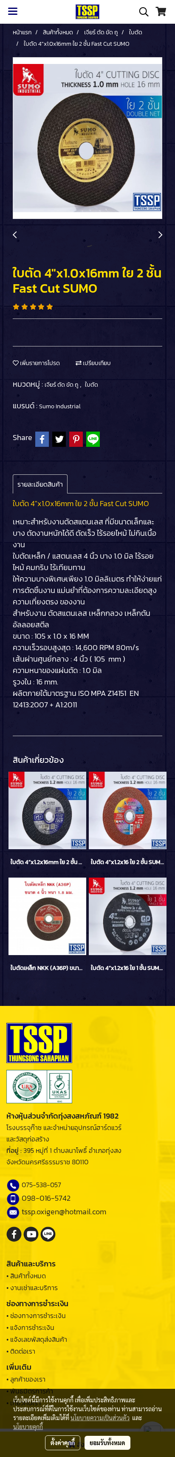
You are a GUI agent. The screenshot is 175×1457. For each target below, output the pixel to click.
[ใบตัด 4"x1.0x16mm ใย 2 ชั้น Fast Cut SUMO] (87, 138)
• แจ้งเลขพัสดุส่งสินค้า (36, 1339)
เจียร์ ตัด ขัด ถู (62, 384)
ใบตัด (91, 384)
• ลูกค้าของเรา (25, 1379)
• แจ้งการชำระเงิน (30, 1327)
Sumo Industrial (60, 406)
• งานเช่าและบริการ (32, 1287)
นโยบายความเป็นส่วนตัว (100, 1417)
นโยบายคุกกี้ (28, 1426)
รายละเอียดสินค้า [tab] (40, 484)
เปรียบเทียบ (96, 363)
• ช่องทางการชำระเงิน (36, 1315)
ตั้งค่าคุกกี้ (63, 1442)
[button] (141, 12)
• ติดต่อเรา (20, 1351)
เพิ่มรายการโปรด (39, 363)
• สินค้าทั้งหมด (26, 1276)
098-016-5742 (46, 1198)
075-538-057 (41, 1185)
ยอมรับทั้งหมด (107, 1442)
